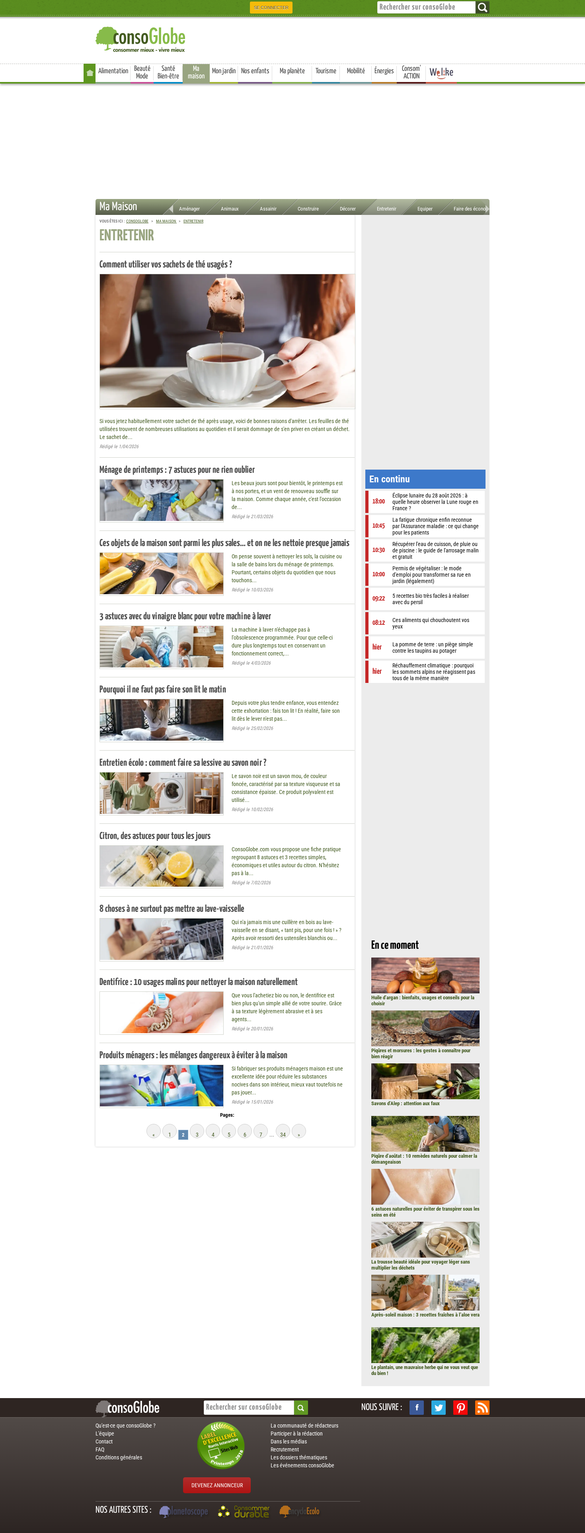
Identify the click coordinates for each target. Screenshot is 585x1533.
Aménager (189, 209)
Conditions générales (119, 1457)
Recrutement (285, 1449)
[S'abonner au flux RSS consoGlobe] (482, 1407)
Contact (104, 1441)
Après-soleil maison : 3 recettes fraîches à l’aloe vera (425, 1315)
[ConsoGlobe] (141, 38)
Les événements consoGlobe (302, 1465)
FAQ (100, 1449)
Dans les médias (289, 1441)
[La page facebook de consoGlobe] (417, 1407)
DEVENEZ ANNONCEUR (217, 1485)
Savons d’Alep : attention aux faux (405, 1103)
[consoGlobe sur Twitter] (438, 1407)
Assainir (268, 209)
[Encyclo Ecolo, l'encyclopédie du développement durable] (301, 1513)
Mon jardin (224, 71)
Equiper (425, 209)
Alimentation (113, 71)
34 (283, 1134)
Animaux (230, 209)
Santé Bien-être (168, 72)
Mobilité (356, 71)
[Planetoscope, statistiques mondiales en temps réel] (185, 1513)
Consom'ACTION (411, 72)
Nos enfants (255, 71)
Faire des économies (475, 209)
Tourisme (326, 71)
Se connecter (271, 7)
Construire (308, 209)
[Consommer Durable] (245, 1513)
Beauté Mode (142, 72)
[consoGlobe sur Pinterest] (460, 1407)
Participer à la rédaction (297, 1433)
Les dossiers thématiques (299, 1457)
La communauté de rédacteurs (304, 1425)
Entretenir (386, 209)
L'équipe (105, 1433)
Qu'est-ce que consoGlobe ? (126, 1425)
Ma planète (292, 71)
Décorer (348, 209)
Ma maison (196, 72)
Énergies (384, 71)
